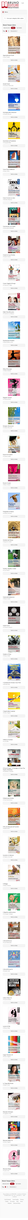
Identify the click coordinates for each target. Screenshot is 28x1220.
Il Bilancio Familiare (8, 739)
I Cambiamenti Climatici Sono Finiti (12, 682)
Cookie (6, 1201)
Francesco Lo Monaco (9, 313)
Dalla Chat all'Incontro (8, 312)
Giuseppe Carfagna (8, 914)
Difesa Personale (7, 369)
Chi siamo (12, 1201)
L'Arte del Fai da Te (8, 969)
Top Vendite (19, 27)
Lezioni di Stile (6, 1026)
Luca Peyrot (6, 570)
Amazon (10, 1203)
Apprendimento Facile (8, 55)
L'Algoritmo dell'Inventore (9, 912)
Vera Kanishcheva (8, 799)
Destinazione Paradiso (8, 340)
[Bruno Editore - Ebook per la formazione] (10, 5)
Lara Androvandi (7, 942)
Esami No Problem (8, 454)
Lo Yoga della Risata (8, 1083)
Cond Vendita (16, 1199)
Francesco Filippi (8, 285)
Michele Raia (7, 684)
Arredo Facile (6, 84)
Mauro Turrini (7, 1085)
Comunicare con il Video (9, 226)
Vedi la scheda (14, 60)
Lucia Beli (6, 741)
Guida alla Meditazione (8, 597)
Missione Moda (7, 1169)
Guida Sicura (6, 625)
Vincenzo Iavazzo (8, 627)
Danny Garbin (7, 655)
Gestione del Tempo (8, 540)
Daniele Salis (7, 971)
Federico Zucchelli (8, 857)
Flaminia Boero (7, 399)
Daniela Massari (7, 114)
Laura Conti (6, 1170)
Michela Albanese (8, 199)
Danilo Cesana (7, 256)
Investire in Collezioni (8, 855)
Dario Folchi (6, 171)
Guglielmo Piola (7, 1113)
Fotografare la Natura (8, 511)
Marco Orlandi (7, 484)
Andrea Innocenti (8, 513)
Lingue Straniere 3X (8, 1055)
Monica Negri (7, 1028)
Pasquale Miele (7, 142)
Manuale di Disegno (8, 1112)
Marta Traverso (7, 885)
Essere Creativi (7, 483)
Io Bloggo (5, 883)
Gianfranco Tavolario (8, 771)
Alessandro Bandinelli (9, 228)
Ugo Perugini (7, 57)
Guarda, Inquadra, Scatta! (9, 568)
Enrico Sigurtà (7, 712)
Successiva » (14, 31)
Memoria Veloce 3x (8, 1140)
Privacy (22, 1199)
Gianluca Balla (7, 456)
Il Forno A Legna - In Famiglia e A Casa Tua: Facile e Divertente (14, 769)
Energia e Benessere (8, 426)
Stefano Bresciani (8, 427)
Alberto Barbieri (7, 370)
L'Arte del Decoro (7, 940)
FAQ (17, 1201)
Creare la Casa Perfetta (9, 255)
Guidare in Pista (7, 654)
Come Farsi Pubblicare (9, 169)
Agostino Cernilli (7, 541)
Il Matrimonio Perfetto (8, 798)
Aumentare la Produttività (9, 141)
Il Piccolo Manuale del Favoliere (11, 826)
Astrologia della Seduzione (9, 112)
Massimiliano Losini (8, 342)
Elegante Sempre (7, 397)
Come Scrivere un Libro (9, 198)
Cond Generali (7, 1199)
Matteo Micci (7, 828)
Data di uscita (7, 27)
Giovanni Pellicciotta (8, 85)
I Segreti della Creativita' (9, 711)
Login (22, 3)
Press (21, 1201)
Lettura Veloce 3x (7, 997)
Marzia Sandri (7, 598)
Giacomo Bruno (7, 999)
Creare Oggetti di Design (9, 283)
